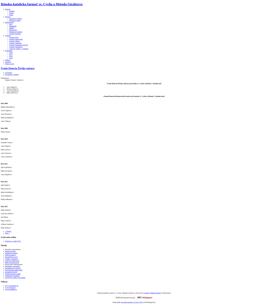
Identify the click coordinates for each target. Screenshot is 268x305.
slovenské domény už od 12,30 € (132, 302)
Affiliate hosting (155, 293)
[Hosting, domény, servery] (134, 299)
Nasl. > (7, 233)
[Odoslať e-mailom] (12, 74)
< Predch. (8, 231)
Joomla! (146, 293)
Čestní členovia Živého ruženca (17, 68)
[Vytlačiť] (8, 73)
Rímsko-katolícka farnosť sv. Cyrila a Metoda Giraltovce (42, 4)
